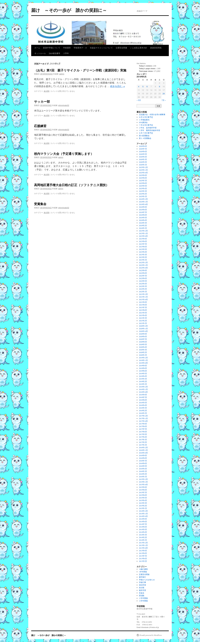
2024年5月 (143, 217)
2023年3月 (143, 254)
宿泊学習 (142, 585)
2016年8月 (143, 458)
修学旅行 (142, 577)
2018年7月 (143, 397)
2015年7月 (143, 492)
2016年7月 (143, 460)
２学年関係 (143, 598)
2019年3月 (143, 379)
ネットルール (40, 53)
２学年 (66, 53)
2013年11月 (143, 545)
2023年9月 (143, 238)
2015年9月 (143, 487)
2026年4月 (143, 157)
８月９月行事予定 (146, 117)
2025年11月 (143, 170)
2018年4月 (143, 405)
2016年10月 (143, 453)
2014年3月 (143, 534)
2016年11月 (143, 450)
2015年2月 (143, 505)
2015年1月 (143, 508)
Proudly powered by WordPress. (151, 635)
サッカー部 (42, 101)
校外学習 (142, 590)
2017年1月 (143, 445)
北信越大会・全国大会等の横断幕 (152, 114)
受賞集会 (40, 203)
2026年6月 (143, 151)
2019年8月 (143, 368)
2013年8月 (143, 553)
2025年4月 (143, 188)
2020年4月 (143, 347)
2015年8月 (143, 490)
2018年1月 (143, 413)
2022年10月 (143, 268)
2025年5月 (143, 186)
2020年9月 (143, 334)
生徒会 (141, 593)
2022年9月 (143, 270)
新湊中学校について (51, 47)
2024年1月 (143, 228)
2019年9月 (143, 365)
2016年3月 (143, 471)
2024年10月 (143, 204)
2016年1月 (143, 476)
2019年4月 (143, 376)
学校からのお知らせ (147, 579)
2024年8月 (143, 209)
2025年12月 (143, 167)
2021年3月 (143, 318)
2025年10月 (143, 172)
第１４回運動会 (145, 138)
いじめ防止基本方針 (138, 47)
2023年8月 (143, 241)
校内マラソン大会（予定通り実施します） (64, 153)
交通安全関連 (121, 47)
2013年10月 (143, 548)
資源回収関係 (155, 47)
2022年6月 (143, 278)
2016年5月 (143, 466)
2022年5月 (143, 281)
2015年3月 (143, 503)
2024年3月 (143, 223)
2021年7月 (143, 307)
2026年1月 (143, 164)
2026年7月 (143, 149)
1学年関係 (143, 571)
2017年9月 (143, 423)
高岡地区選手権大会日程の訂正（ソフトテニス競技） (71, 185)
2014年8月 (143, 521)
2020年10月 (143, 331)
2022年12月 (143, 262)
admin (61, 74)
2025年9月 (143, 175)
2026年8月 (143, 146)
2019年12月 (143, 357)
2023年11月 (143, 233)
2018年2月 (143, 410)
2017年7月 (143, 429)
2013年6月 (143, 558)
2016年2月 (143, 474)
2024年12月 (143, 199)
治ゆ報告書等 (54, 53)
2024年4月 (143, 220)
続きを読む (117, 86)
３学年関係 (143, 601)
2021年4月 (143, 315)
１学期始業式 (144, 120)
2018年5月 (143, 402)
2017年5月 (143, 434)
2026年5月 (143, 154)
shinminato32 (63, 105)
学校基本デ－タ (80, 47)
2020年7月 (143, 339)
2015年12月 (143, 479)
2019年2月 (143, 381)
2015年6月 (143, 495)
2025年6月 (143, 183)
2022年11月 (143, 265)
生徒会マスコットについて (101, 47)
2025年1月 (143, 196)
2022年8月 (143, 273)
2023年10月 (143, 236)
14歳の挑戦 (143, 569)
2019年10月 (143, 363)
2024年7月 (143, 212)
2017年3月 (143, 439)
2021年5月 (143, 312)
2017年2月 (143, 442)
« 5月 (139, 100)
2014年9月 (143, 519)
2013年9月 (143, 550)
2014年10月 (143, 516)
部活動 (141, 595)
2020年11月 (143, 328)
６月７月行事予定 (146, 133)
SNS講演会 (143, 122)
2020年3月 (143, 349)
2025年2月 (143, 194)
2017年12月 (143, 416)
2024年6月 (143, 215)
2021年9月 (143, 302)
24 (164, 93)
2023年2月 (143, 257)
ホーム (37, 47)
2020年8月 (143, 336)
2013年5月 (143, 561)
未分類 (46, 91)
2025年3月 (143, 191)
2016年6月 (143, 463)
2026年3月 (143, 159)
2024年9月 (143, 207)
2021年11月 (143, 297)
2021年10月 (143, 299)
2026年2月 (143, 162)
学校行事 (142, 582)
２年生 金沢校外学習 (148, 127)
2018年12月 (143, 386)
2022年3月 (143, 286)
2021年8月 (143, 305)
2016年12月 (143, 447)
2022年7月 (143, 275)
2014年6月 (143, 527)
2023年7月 (143, 244)
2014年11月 (143, 513)
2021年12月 (143, 294)
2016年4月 (143, 468)
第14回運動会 (144, 135)
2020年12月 (143, 326)
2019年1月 (143, 384)
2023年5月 (143, 249)
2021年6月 (143, 310)
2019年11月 (143, 360)
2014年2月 (143, 537)
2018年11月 (143, 389)
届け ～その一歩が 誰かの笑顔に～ (69, 10)
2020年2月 (143, 352)
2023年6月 (143, 246)
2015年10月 (143, 484)
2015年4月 (143, 500)
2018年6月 (143, 400)
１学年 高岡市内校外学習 (149, 130)
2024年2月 (143, 225)
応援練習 (40, 125)
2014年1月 (143, 540)
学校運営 (67, 47)
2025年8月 (143, 178)
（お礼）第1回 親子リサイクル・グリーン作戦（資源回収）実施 (80, 70)
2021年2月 (143, 320)
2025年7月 (143, 180)
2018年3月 (143, 408)
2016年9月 (143, 455)
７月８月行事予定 (146, 125)
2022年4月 (143, 283)
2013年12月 (143, 542)
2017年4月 (143, 437)
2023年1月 (143, 260)
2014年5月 (143, 529)
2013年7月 (143, 556)
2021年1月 (143, 323)
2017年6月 (143, 431)
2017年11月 (143, 418)
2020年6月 (143, 342)
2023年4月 (143, 252)
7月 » (164, 100)
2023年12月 (143, 231)
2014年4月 (143, 532)
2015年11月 (143, 482)
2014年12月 (143, 511)
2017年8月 (143, 426)
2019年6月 (143, 371)
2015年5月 (143, 497)
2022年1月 (143, 291)
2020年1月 (143, 355)
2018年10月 (143, 392)
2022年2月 (143, 289)
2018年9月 (143, 394)
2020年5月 (143, 344)
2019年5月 (143, 373)
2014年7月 (143, 524)
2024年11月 (143, 201)
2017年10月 (143, 421)
